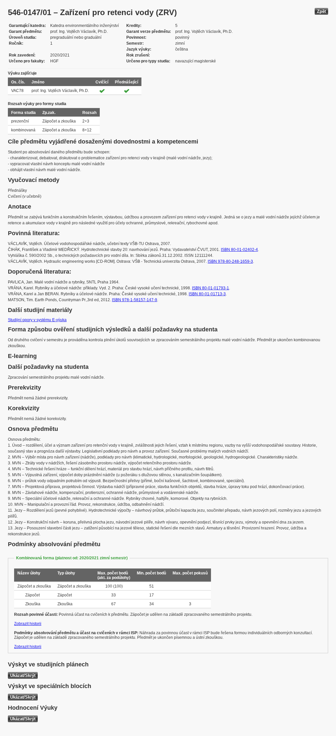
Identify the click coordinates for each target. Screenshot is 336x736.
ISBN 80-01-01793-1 (210, 288)
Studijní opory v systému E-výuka (37, 320)
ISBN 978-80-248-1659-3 (230, 261)
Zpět (321, 11)
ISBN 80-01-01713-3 (207, 294)
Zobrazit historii (27, 623)
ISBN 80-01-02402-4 (239, 249)
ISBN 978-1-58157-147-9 (134, 300)
